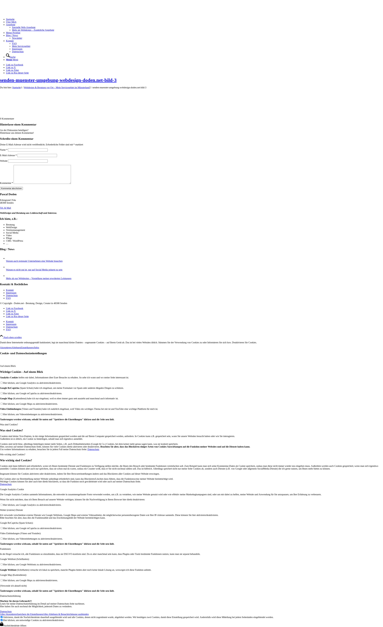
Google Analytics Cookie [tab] (12, 489)
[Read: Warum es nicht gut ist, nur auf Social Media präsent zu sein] (8, 267)
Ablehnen (16, 347)
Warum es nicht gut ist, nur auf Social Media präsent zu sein (34, 269)
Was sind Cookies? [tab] (9, 424)
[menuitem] (194, 19)
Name (3, 150)
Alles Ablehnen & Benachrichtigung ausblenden (66, 614)
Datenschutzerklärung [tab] (10, 596)
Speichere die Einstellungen (30, 614)
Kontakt (10, 290)
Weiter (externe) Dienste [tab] (11, 510)
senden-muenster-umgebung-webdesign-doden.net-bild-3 (58, 80)
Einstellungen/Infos (30, 347)
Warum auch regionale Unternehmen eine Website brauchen (34, 261)
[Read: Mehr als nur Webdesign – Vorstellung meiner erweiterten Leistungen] (8, 275)
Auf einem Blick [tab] (8, 366)
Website (3, 161)
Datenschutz (12, 295)
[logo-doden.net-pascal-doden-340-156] (22, 14)
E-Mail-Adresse (8, 155)
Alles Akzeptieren (8, 614)
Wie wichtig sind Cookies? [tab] (12, 454)
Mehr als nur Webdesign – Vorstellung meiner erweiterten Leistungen (38, 278)
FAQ (8, 298)
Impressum (11, 292)
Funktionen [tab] (5, 549)
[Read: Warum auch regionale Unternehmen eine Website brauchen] (8, 258)
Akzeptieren (6, 347)
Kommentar (6, 183)
